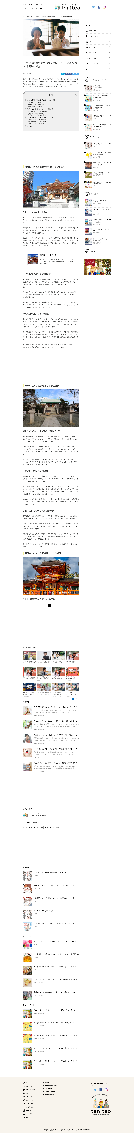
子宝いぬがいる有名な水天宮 (35, 102)
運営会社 (47, 1082)
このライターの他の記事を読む (39, 815)
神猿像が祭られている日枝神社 (35, 106)
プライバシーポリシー (51, 1085)
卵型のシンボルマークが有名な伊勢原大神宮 (39, 111)
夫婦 (36, 827)
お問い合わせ (48, 1088)
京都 (31, 827)
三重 (26, 827)
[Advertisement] (36, 846)
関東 (58, 827)
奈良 (42, 827)
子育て (38, 16)
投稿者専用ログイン (50, 1094)
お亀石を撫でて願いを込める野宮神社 (37, 121)
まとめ (29, 126)
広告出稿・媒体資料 (50, 1091)
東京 (53, 827)
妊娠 (47, 827)
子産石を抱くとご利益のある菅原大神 (37, 115)
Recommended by (68, 698)
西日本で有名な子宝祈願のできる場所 (41, 117)
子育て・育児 (30, 16)
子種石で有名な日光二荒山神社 (35, 113)
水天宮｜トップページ (48, 255)
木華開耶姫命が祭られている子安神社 (37, 119)
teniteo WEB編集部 (34, 813)
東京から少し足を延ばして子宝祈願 (40, 109)
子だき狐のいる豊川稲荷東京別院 (36, 104)
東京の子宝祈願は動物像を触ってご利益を (42, 100)
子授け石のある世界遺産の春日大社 (36, 123)
